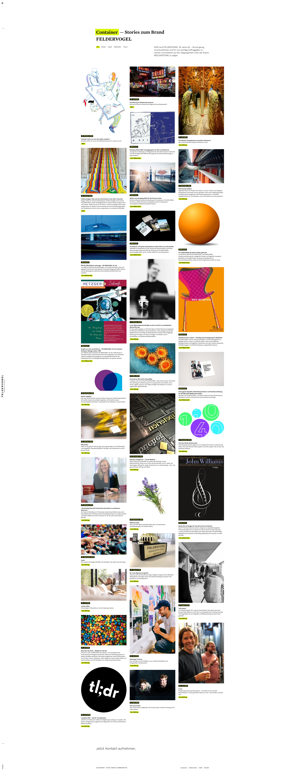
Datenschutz (193, 768)
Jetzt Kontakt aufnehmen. (116, 748)
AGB (200, 768)
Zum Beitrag (183, 145)
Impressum (184, 768)
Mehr (83, 143)
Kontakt (2, 766)
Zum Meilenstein (135, 158)
